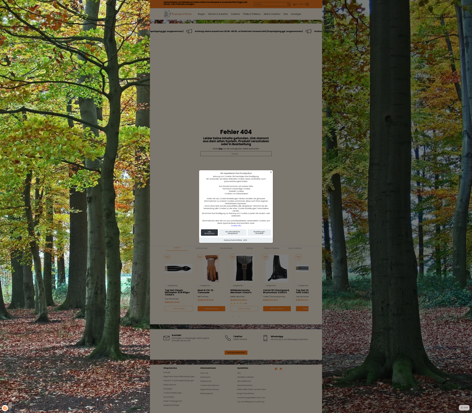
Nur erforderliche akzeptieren (233, 232)
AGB (245, 240)
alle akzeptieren (209, 232)
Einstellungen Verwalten (259, 232)
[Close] (271, 172)
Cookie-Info (236, 225)
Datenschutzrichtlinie (233, 240)
